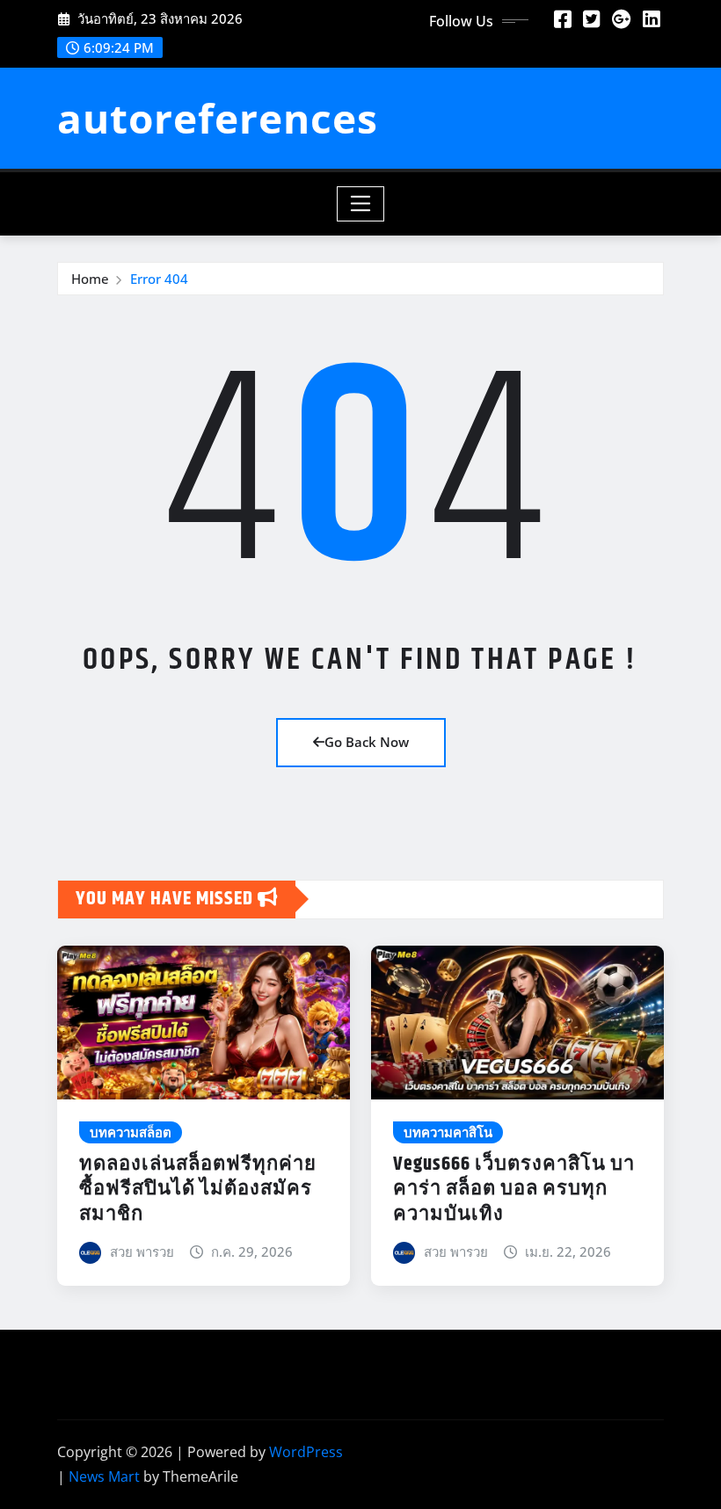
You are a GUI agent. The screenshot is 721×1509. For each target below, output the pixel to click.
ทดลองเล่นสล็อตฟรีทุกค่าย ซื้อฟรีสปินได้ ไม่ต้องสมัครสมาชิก (198, 1190)
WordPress (306, 1452)
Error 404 (159, 278)
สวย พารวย (142, 1251)
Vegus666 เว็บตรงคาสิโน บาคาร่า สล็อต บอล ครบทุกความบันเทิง (514, 1190)
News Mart (104, 1476)
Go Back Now (366, 742)
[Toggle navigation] (361, 203)
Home (90, 278)
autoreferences (217, 118)
